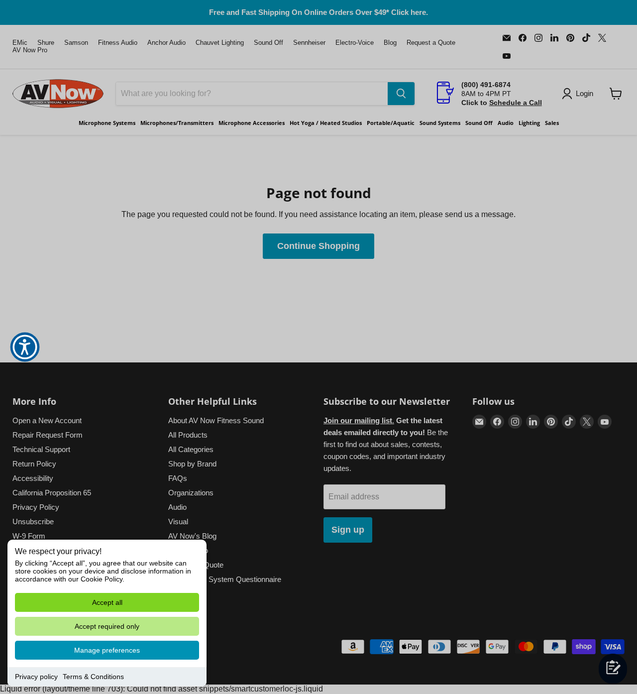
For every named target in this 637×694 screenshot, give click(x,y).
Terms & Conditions (93, 677)
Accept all (107, 602)
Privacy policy (36, 677)
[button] (25, 347)
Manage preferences (107, 650)
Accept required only (107, 626)
